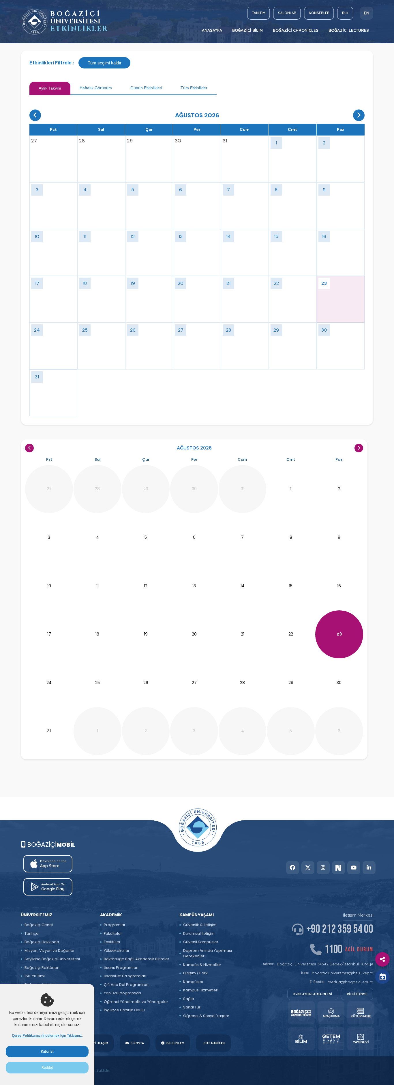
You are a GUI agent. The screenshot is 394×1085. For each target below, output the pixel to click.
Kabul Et (47, 1051)
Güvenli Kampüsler (200, 942)
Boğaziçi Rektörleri (42, 967)
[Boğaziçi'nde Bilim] (301, 1038)
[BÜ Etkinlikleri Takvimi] (34, 22)
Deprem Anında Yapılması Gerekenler (207, 953)
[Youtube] (353, 867)
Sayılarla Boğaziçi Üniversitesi (52, 959)
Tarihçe (32, 933)
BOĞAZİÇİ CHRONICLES (295, 30)
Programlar (114, 925)
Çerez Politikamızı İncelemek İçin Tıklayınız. (47, 1036)
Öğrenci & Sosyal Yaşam (206, 1016)
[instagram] (323, 867)
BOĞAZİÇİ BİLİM (247, 30)
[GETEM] (331, 1038)
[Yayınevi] (360, 1038)
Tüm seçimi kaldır (104, 62)
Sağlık (188, 999)
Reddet (47, 1068)
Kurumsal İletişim (199, 933)
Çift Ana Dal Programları (126, 984)
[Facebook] (292, 867)
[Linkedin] (369, 867)
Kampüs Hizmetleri (200, 990)
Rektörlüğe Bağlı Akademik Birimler (136, 959)
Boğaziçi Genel (39, 925)
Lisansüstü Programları (125, 976)
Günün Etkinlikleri (146, 88)
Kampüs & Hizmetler (202, 964)
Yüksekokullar (117, 950)
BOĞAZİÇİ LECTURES (349, 30)
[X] (307, 867)
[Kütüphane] (360, 1012)
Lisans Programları (121, 967)
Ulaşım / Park (195, 973)
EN (366, 13)
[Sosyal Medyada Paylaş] (382, 959)
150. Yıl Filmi (35, 976)
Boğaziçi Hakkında (42, 942)
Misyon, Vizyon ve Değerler (50, 950)
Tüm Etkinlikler (194, 88)
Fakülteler (113, 933)
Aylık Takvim (50, 88)
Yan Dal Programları (122, 993)
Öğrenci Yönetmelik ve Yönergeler (136, 1001)
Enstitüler (112, 942)
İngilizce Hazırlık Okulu (124, 1010)
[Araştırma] (331, 1012)
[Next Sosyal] (338, 867)
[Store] (301, 1012)
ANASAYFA (212, 30)
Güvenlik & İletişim (200, 925)
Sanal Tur (191, 1007)
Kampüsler (193, 981)
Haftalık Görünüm (96, 88)
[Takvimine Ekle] (382, 976)
